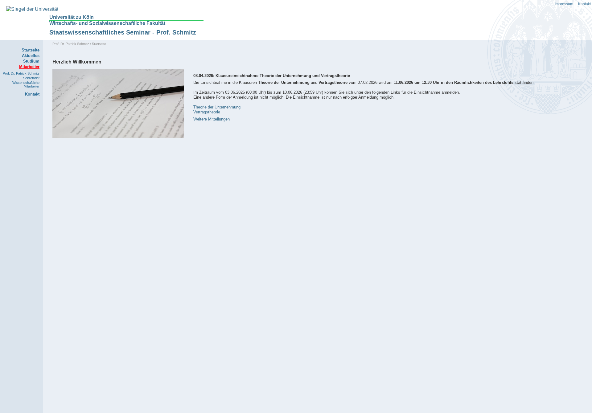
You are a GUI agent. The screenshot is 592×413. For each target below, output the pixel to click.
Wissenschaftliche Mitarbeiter (25, 84)
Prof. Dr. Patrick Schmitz (21, 73)
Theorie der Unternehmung (216, 107)
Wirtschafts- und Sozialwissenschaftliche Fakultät (107, 23)
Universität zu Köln (71, 17)
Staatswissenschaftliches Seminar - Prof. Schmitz (122, 32)
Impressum (564, 4)
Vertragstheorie (206, 112)
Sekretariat (31, 78)
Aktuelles (30, 55)
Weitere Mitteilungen (211, 119)
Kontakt (584, 4)
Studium (31, 61)
